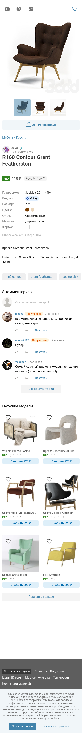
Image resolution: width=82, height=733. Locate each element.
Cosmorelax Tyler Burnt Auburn (19, 512)
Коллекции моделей (16, 683)
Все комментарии (41, 389)
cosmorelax (70, 277)
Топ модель (61, 677)
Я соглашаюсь (22, 726)
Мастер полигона (37, 677)
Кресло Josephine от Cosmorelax (60, 451)
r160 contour (14, 277)
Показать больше (41, 597)
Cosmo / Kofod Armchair (58, 512)
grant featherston (42, 277)
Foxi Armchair (51, 574)
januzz (19, 313)
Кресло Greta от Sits (14, 574)
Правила (41, 671)
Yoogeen (20, 361)
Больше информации (56, 726)
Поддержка (58, 671)
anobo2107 (22, 340)
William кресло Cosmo (16, 451)
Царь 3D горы (12, 677)
